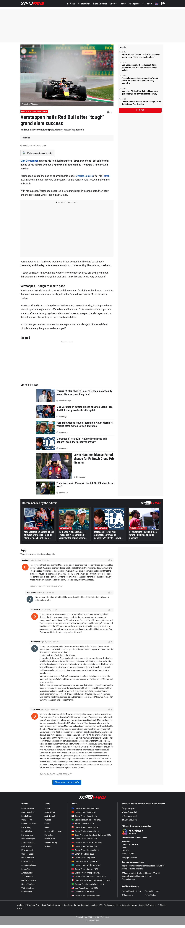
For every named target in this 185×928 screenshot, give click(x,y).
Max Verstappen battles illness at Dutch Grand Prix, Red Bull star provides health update (139, 67)
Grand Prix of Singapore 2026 (87, 873)
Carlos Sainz (26, 846)
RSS (44, 905)
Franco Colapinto (28, 824)
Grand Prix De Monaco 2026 (87, 831)
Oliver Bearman (27, 858)
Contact (50, 905)
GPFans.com (127, 895)
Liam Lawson (27, 835)
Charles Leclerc (84, 175)
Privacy (20, 908)
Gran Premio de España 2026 (87, 861)
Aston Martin (49, 812)
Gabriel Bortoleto (28, 880)
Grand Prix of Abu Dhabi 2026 (87, 895)
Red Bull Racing (50, 842)
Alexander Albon (28, 842)
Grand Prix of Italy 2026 (85, 858)
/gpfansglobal (130, 808)
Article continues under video (67, 202)
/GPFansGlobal (130, 820)
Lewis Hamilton (27, 808)
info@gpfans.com (129, 858)
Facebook (68, 905)
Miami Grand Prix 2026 (84, 824)
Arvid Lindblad (27, 873)
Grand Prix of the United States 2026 (90, 877)
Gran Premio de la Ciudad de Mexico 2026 (92, 880)
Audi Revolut (49, 816)
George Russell (27, 854)
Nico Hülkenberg (28, 884)
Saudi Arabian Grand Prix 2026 (88, 820)
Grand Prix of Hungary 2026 (87, 850)
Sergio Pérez (26, 892)
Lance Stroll (26, 869)
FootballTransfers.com (131, 891)
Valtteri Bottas (27, 888)
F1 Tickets (147, 3)
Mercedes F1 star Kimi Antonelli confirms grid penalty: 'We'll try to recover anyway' (140, 92)
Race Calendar (100, 3)
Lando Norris (26, 816)
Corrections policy (129, 905)
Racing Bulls (49, 839)
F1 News (71, 3)
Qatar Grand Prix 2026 (84, 892)
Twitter (77, 905)
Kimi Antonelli (27, 850)
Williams (47, 846)
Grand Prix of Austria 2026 (86, 839)
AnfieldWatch (150, 895)
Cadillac (47, 820)
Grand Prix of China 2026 (85, 812)
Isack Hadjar (26, 831)
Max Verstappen (29, 160)
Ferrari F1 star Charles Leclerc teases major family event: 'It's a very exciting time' (141, 55)
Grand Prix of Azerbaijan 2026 (87, 865)
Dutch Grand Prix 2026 (84, 854)
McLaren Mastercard (53, 831)
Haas (46, 827)
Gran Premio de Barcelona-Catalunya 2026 (93, 835)
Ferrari (106, 175)
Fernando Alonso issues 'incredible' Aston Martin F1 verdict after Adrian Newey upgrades (140, 81)
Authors (20, 905)
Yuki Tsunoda (27, 877)
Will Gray (26, 138)
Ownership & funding (147, 905)
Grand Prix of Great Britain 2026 (88, 842)
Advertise (59, 905)
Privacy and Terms (33, 905)
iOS (100, 905)
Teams (122, 3)
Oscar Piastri (26, 820)
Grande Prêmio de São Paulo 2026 (89, 884)
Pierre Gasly (26, 827)
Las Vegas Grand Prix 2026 (86, 888)
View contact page (128, 879)
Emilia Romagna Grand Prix (34, 111)
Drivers (113, 3)
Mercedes (48, 835)
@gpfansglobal (130, 812)
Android (94, 905)
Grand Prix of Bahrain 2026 (86, 869)
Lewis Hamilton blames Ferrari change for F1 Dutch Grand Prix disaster (141, 102)
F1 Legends (134, 3)
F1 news (140, 110)
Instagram (85, 905)
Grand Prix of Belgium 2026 (86, 846)
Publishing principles (112, 905)
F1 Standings (84, 3)
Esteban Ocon (27, 861)
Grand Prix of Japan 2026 (86, 816)
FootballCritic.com (152, 891)
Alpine (47, 808)
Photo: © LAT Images (30, 104)
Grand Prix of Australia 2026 (87, 808)
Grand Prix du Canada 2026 (86, 827)
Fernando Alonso (28, 865)
